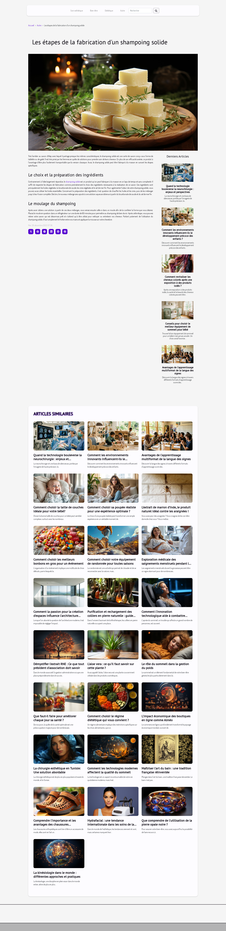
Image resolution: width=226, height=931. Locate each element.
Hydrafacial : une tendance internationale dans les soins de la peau (110, 824)
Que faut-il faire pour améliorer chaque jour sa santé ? (54, 718)
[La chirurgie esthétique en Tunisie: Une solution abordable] (58, 749)
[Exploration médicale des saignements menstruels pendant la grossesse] (167, 540)
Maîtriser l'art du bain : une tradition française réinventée (166, 770)
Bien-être (94, 10)
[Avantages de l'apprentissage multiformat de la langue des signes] (177, 354)
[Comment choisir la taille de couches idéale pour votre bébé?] (58, 488)
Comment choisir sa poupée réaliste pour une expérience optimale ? (111, 509)
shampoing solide (73, 181)
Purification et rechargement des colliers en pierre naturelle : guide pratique (110, 616)
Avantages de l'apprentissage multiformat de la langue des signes (178, 370)
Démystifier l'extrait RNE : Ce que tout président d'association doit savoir (58, 666)
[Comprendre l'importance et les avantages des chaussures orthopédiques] (58, 801)
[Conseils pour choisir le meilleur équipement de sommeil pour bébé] (177, 310)
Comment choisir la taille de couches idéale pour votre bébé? (58, 509)
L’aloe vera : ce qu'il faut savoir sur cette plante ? (110, 666)
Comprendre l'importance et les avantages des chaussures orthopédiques (54, 824)
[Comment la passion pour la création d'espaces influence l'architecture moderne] (58, 592)
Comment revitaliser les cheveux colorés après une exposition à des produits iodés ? (178, 281)
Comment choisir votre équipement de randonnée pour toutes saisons (111, 561)
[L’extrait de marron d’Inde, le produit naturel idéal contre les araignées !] (167, 488)
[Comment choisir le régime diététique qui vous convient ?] (112, 696)
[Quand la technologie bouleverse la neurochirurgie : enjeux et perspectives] (177, 173)
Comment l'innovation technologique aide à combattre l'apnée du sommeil (163, 616)
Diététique (109, 10)
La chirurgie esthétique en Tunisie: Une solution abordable (57, 770)
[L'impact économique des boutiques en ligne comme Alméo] (167, 696)
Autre (122, 10)
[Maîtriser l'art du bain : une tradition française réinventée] (167, 749)
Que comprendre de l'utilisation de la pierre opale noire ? (167, 822)
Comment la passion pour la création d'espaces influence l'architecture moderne (58, 616)
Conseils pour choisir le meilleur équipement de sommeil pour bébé (178, 326)
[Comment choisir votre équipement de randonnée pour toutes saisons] (112, 540)
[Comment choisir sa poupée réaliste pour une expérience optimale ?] (112, 488)
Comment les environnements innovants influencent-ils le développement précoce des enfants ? (178, 234)
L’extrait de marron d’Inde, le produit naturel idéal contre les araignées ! (166, 509)
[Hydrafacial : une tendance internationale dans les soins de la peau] (112, 801)
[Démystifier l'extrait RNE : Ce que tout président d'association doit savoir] (58, 644)
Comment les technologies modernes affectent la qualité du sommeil (112, 770)
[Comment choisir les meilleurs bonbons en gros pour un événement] (58, 540)
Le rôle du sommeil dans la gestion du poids (165, 666)
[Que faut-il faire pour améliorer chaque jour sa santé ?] (58, 696)
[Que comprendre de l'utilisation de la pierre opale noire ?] (167, 801)
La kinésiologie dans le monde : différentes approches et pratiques (56, 875)
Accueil (31, 25)
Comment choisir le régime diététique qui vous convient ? (108, 718)
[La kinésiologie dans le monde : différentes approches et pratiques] (58, 853)
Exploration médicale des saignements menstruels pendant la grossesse (166, 563)
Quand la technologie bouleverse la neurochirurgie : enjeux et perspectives (178, 189)
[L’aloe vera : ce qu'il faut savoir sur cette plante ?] (112, 644)
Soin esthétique (76, 10)
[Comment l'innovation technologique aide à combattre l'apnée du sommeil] (167, 592)
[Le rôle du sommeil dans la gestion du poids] (167, 644)
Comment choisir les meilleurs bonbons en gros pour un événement (58, 561)
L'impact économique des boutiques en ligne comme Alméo (166, 718)
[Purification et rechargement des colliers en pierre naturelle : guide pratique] (112, 592)
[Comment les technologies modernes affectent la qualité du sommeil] (112, 749)
